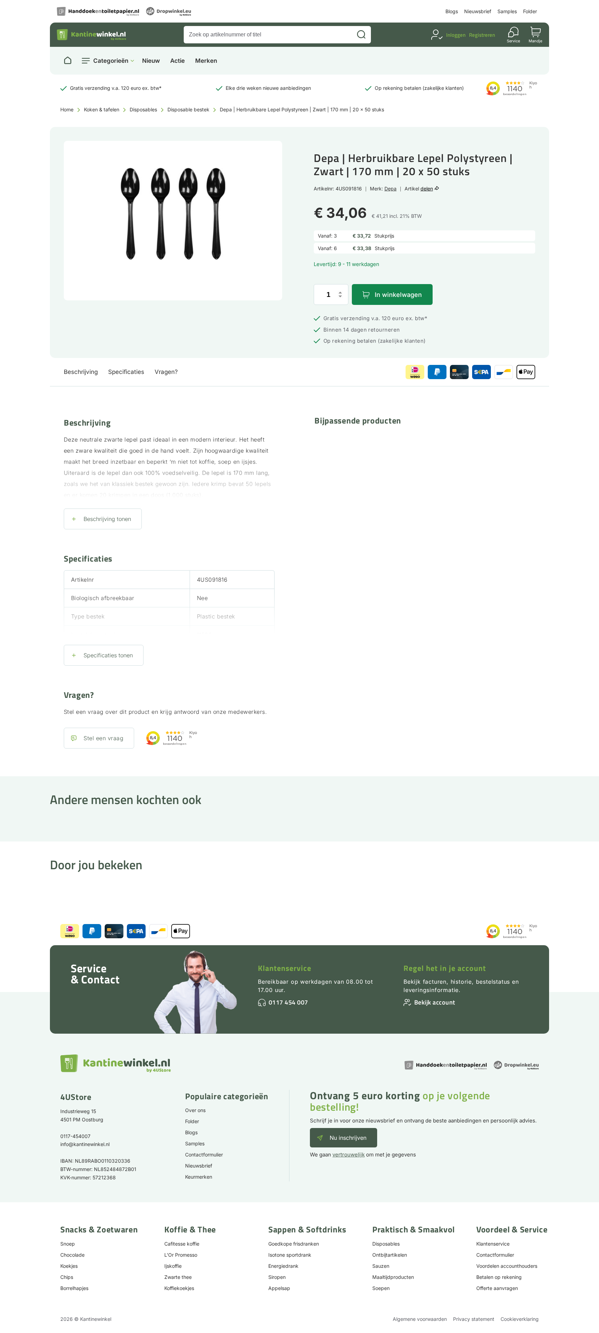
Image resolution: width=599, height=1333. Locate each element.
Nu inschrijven (348, 1137)
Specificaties (126, 371)
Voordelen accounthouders (506, 1266)
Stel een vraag (103, 738)
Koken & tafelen (101, 109)
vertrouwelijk (348, 1154)
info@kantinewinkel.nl (85, 1144)
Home (66, 109)
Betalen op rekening (499, 1277)
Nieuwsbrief (477, 11)
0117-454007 (75, 1136)
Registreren (482, 34)
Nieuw (151, 61)
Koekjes (69, 1266)
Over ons (195, 1110)
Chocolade (72, 1255)
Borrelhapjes (74, 1288)
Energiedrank (283, 1266)
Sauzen (380, 1266)
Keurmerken (198, 1177)
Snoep (67, 1244)
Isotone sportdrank (289, 1255)
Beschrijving (81, 371)
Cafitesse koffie (181, 1244)
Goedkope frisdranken (293, 1244)
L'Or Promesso (180, 1255)
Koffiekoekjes (179, 1288)
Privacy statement (473, 1319)
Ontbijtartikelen (389, 1255)
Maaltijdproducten (393, 1277)
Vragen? (166, 371)
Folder (530, 11)
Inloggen (456, 34)
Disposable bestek (188, 109)
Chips (66, 1277)
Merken (206, 61)
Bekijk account (434, 1002)
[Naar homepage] (67, 60)
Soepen (381, 1288)
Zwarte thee (178, 1277)
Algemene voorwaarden (420, 1319)
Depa (390, 188)
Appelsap (279, 1288)
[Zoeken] (361, 34)
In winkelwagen (398, 294)
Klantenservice (284, 968)
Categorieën (110, 60)
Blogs (451, 11)
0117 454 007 (288, 1002)
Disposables (143, 109)
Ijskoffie (173, 1266)
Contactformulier (204, 1154)
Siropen (277, 1277)
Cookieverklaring (520, 1319)
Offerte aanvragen (497, 1288)
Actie (177, 61)
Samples (507, 11)
